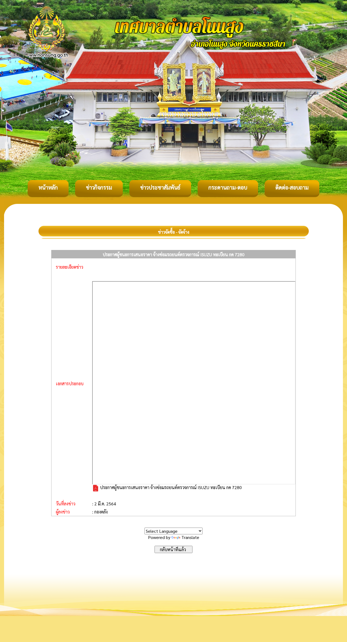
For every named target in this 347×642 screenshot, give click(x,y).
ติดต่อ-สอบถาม (292, 187)
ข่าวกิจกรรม (99, 187)
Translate (190, 537)
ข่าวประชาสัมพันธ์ (160, 187)
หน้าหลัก (48, 187)
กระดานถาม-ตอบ (227, 187)
